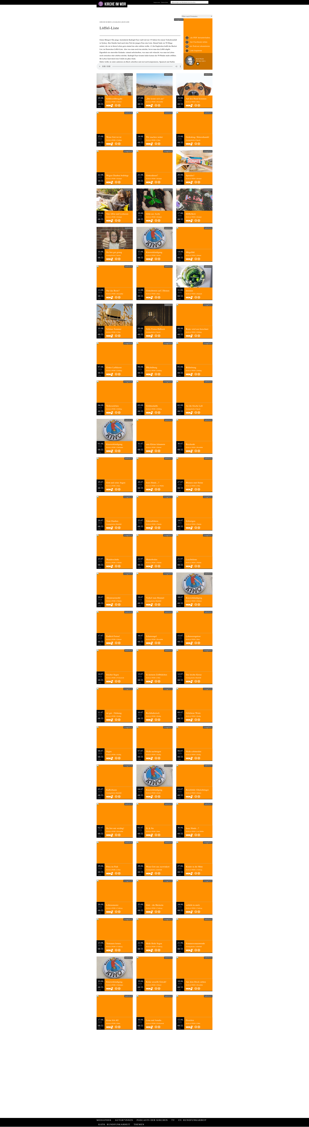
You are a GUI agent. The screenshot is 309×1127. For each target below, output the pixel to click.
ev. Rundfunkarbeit (192, 1120)
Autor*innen (124, 1120)
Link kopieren (196, 51)
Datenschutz (164, 2)
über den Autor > (201, 61)
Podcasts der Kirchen (152, 1120)
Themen (139, 1124)
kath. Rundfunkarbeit (114, 1124)
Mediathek (104, 1120)
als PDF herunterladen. (200, 38)
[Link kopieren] (119, 105)
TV (173, 1120)
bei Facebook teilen (198, 42)
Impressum (157, 2)
